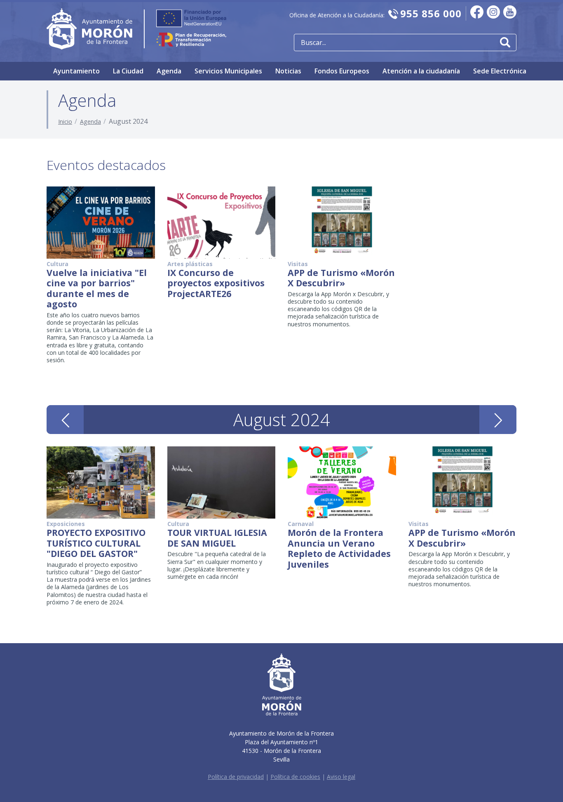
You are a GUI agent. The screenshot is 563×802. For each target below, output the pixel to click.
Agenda (169, 70)
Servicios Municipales (228, 70)
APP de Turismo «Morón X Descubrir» (341, 278)
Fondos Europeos (341, 70)
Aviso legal (341, 777)
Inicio (65, 121)
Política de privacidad (236, 777)
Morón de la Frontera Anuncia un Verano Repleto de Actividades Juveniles (339, 548)
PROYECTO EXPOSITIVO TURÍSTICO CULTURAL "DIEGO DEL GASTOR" (96, 542)
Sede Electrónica (499, 70)
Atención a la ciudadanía (421, 70)
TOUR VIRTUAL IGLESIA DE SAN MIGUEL (217, 537)
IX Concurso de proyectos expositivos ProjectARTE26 (216, 283)
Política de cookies (295, 777)
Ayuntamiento (76, 70)
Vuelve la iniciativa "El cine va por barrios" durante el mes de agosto (97, 288)
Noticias (288, 70)
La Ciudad (128, 70)
